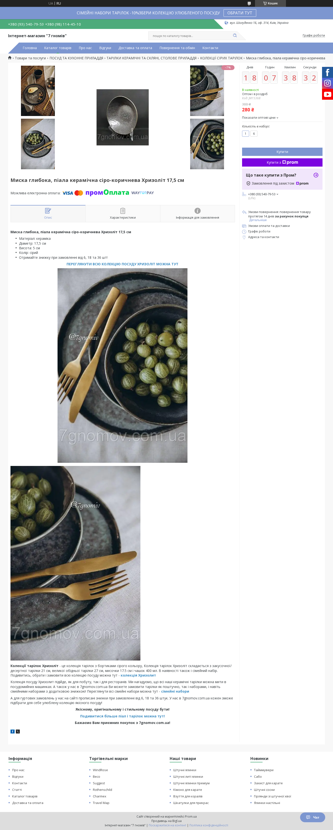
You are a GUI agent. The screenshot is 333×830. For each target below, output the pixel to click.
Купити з (274, 162)
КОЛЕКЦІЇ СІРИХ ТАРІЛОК (221, 58)
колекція (129, 675)
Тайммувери (264, 770)
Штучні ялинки (184, 770)
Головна (30, 48)
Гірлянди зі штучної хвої (272, 796)
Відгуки (105, 48)
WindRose (100, 770)
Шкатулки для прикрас (191, 803)
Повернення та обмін (177, 48)
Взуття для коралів (188, 796)
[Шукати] (235, 35)
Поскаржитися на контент (167, 825)
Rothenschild (102, 789)
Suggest (99, 783)
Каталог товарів (57, 48)
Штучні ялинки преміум (191, 783)
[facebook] (12, 732)
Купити (282, 151)
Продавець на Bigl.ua (166, 821)
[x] (18, 732)
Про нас (85, 48)
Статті (17, 789)
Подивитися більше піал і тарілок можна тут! (122, 716)
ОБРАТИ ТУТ (239, 13)
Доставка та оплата (135, 48)
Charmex (99, 796)
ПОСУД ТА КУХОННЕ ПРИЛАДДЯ (76, 58)
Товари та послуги (30, 58)
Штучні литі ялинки (188, 776)
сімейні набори (175, 691)
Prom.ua (191, 816)
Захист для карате (268, 783)
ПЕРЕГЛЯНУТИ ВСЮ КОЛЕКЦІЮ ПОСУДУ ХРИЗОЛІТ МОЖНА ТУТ (122, 264)
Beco (96, 776)
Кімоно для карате (187, 789)
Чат (316, 817)
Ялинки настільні (267, 803)
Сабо (258, 776)
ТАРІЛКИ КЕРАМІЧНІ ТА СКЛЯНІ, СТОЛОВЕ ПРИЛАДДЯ (151, 58)
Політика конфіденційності (208, 825)
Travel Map (101, 803)
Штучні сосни (264, 789)
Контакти (210, 48)
